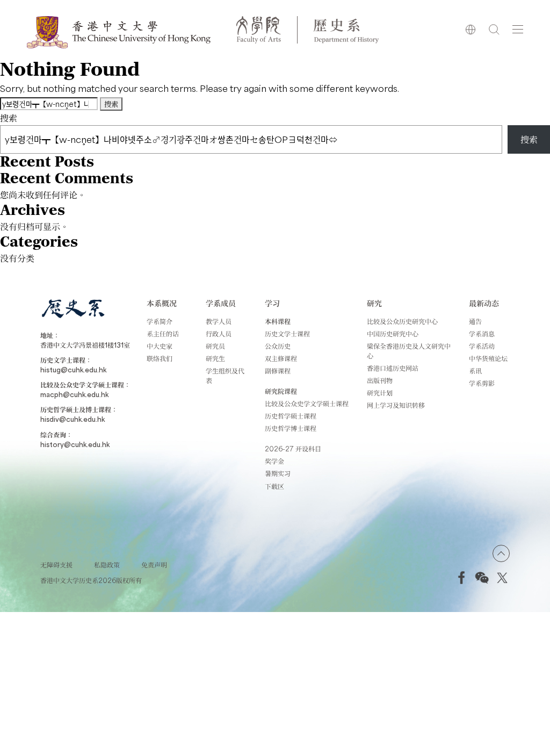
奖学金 (274, 461)
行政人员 (218, 333)
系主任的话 (163, 333)
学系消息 (482, 333)
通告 (475, 321)
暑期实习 (278, 473)
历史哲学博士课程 (290, 428)
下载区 (274, 486)
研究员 (215, 346)
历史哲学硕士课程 (290, 416)
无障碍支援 (56, 564)
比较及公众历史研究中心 (402, 321)
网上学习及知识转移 (396, 405)
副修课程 (278, 370)
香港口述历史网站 (392, 368)
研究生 (215, 358)
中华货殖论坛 (488, 358)
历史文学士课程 (287, 333)
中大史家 (159, 346)
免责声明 (154, 564)
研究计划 (380, 392)
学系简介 (159, 321)
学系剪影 (482, 383)
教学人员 (218, 321)
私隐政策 (107, 564)
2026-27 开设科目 (293, 448)
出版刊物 (380, 380)
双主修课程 (281, 358)
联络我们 (159, 358)
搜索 (8, 118)
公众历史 (278, 346)
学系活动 (482, 346)
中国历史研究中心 (392, 333)
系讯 (475, 370)
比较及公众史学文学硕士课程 (307, 403)
